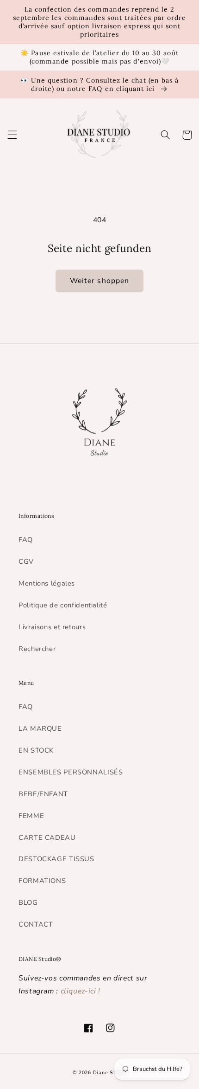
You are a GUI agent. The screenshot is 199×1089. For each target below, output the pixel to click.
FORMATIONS (42, 880)
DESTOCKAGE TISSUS (56, 858)
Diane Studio (110, 1072)
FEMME (31, 815)
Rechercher (37, 648)
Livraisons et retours (52, 626)
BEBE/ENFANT (43, 794)
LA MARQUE (40, 728)
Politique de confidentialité (63, 605)
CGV (26, 561)
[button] (12, 135)
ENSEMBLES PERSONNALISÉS (71, 772)
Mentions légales (47, 583)
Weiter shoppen (99, 281)
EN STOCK (36, 750)
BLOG (28, 902)
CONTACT (36, 924)
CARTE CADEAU (47, 837)
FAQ (26, 539)
